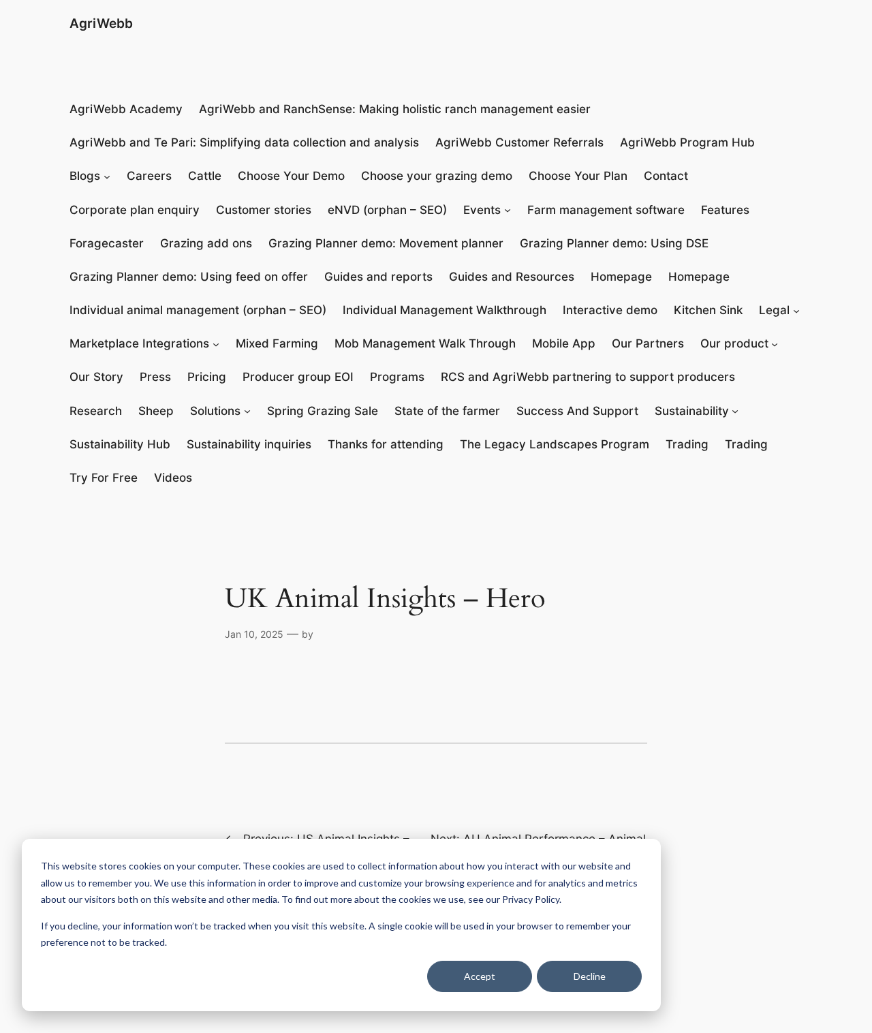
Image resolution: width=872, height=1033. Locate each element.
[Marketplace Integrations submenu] (216, 344)
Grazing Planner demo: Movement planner (385, 243)
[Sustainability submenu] (735, 410)
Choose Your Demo (291, 176)
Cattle (204, 176)
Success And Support (577, 411)
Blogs (84, 176)
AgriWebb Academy (126, 109)
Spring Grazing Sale (322, 411)
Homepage (621, 276)
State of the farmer (447, 411)
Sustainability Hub (119, 444)
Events (482, 210)
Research (95, 411)
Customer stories (263, 210)
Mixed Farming (277, 343)
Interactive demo (610, 310)
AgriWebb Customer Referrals (519, 142)
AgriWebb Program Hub (687, 142)
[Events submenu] (507, 209)
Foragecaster (106, 243)
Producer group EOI (298, 377)
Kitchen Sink (708, 310)
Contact (666, 176)
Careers (149, 176)
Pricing (206, 377)
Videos (173, 477)
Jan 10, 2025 (254, 634)
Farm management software (606, 210)
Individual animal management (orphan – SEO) (197, 310)
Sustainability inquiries (249, 444)
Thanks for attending (385, 444)
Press (155, 377)
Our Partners (648, 343)
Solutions (215, 411)
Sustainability (692, 411)
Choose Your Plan (578, 176)
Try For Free (103, 477)
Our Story (96, 377)
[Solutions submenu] (247, 410)
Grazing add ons (206, 243)
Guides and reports (378, 276)
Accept (479, 976)
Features (725, 210)
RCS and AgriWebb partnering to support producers (588, 377)
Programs (397, 377)
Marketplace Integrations (139, 343)
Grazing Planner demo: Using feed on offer (188, 276)
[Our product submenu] (774, 344)
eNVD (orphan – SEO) (387, 210)
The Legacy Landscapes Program (554, 444)
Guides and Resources (511, 276)
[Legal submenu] (796, 310)
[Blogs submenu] (107, 176)
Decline (590, 976)
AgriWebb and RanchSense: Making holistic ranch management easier (395, 109)
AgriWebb (101, 23)
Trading (687, 444)
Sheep (156, 411)
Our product (734, 343)
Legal (774, 310)
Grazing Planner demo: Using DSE (614, 243)
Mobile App (563, 343)
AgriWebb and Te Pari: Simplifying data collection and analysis (244, 142)
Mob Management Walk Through (425, 343)
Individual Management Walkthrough (444, 310)
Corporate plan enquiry (134, 210)
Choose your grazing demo (436, 176)
